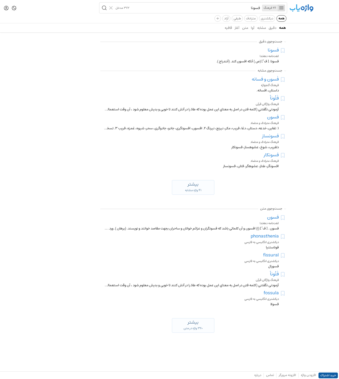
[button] (103, 8)
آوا (252, 28)
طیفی (237, 18)
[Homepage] (301, 8)
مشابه (261, 28)
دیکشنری (267, 18)
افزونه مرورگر (287, 375)
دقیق (272, 28)
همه (281, 18)
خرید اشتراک (328, 375)
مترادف (251, 18)
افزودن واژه (308, 375)
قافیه (228, 28)
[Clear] (111, 8)
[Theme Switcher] (14, 9)
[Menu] (281, 8)
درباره (257, 375)
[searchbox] (194, 8)
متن (245, 28)
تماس (270, 375)
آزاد (226, 18)
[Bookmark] (283, 50)
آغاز (237, 28)
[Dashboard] (6, 8)
